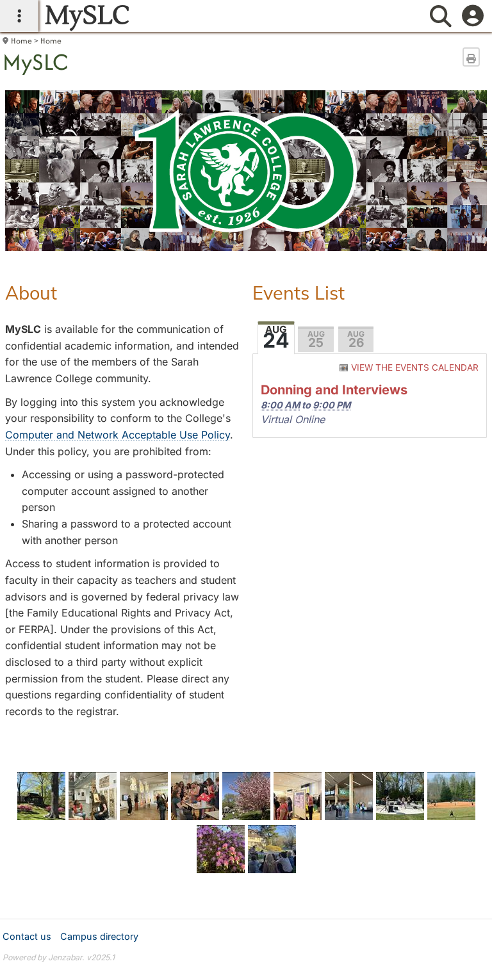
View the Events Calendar (415, 367)
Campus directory (99, 936)
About (31, 292)
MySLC (35, 61)
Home (21, 41)
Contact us (27, 936)
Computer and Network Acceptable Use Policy (117, 434)
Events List (298, 292)
